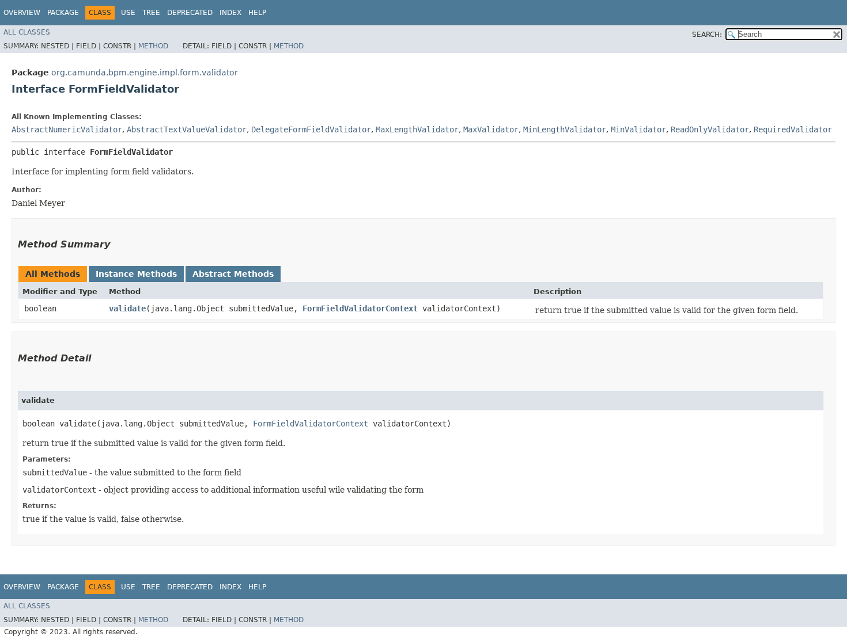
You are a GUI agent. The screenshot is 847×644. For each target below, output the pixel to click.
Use (128, 13)
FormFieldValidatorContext (360, 308)
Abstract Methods (233, 274)
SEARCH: (707, 35)
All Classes (26, 32)
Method (153, 46)
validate (127, 308)
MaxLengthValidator (417, 129)
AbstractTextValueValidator (187, 129)
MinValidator (638, 129)
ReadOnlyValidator (710, 129)
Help (257, 13)
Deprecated (190, 13)
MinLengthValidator (564, 129)
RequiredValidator (793, 129)
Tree (151, 13)
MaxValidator (491, 129)
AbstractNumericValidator (67, 129)
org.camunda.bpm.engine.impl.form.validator (144, 72)
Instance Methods (136, 274)
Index (230, 13)
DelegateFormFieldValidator (311, 129)
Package (63, 13)
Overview (21, 13)
